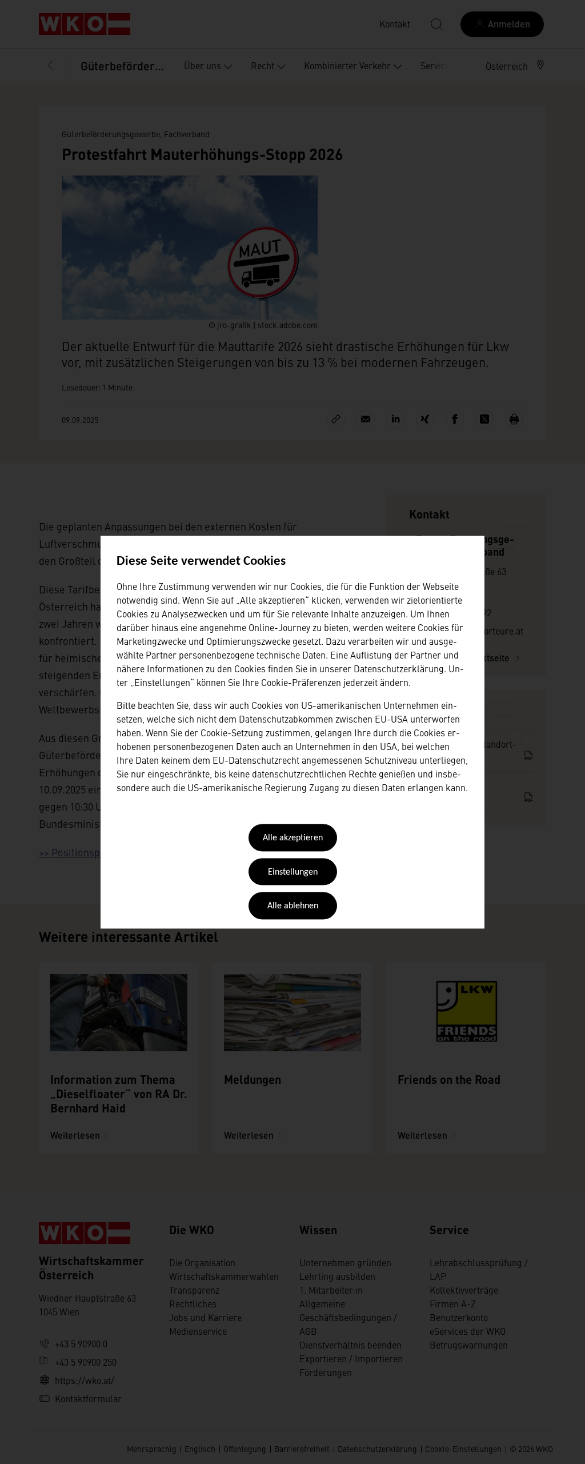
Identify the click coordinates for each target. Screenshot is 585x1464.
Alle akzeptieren (293, 838)
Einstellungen (293, 872)
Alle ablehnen (292, 906)
